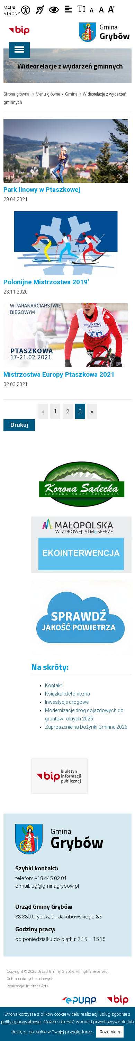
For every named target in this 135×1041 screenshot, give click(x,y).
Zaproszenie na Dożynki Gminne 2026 (86, 727)
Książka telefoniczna (67, 694)
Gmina (115, 33)
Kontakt (53, 685)
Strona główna (16, 94)
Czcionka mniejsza (93, 8)
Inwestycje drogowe (67, 702)
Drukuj (19, 425)
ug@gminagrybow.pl (55, 886)
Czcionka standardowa (102, 8)
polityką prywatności (21, 1021)
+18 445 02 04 (50, 878)
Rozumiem (110, 1031)
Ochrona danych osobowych (30, 979)
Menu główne (48, 94)
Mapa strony (11, 11)
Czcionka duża (112, 8)
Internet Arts (37, 986)
